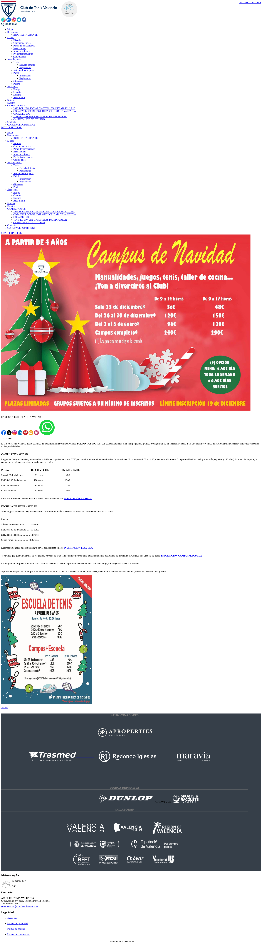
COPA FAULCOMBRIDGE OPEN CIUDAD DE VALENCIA (44, 214)
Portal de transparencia (24, 149)
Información (25, 179)
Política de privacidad (17, 923)
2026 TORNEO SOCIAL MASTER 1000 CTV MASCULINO (44, 211)
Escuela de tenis (27, 168)
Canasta (17, 195)
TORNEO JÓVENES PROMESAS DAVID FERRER (40, 219)
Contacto (11, 225)
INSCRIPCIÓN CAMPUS (78, 498)
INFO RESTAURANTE (25, 138)
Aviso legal (12, 918)
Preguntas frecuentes (23, 157)
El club (10, 140)
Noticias (11, 203)
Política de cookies (16, 929)
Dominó (17, 198)
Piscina (16, 187)
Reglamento (25, 170)
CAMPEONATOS (16, 209)
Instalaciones (19, 151)
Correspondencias (21, 146)
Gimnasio (18, 184)
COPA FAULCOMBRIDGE (21, 228)
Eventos (11, 206)
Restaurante (12, 135)
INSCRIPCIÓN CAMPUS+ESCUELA (181, 555)
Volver (4, 707)
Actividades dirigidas (23, 173)
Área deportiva (14, 162)
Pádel (16, 176)
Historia (17, 143)
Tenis (15, 165)
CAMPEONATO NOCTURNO (29, 222)
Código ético (19, 160)
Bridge (16, 192)
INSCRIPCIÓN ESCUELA (78, 548)
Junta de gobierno (21, 154)
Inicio (10, 132)
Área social (12, 189)
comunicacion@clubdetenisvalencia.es (19, 906)
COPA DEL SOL (21, 217)
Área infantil (19, 200)
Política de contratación (18, 934)
